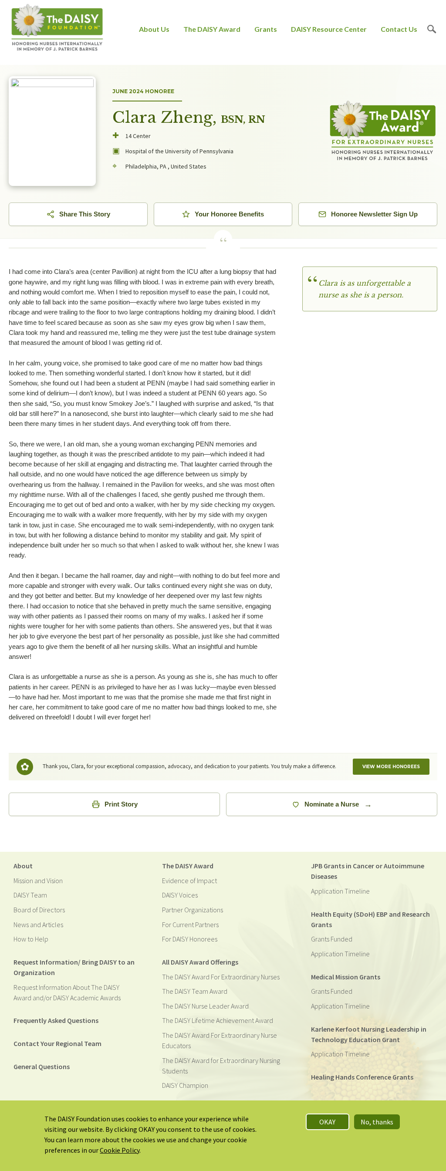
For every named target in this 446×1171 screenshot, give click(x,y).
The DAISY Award (211, 29)
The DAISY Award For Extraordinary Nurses (221, 976)
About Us (154, 29)
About (23, 865)
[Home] (57, 29)
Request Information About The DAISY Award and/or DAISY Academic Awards (67, 992)
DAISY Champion (185, 1085)
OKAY (327, 1121)
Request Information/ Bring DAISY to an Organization (74, 967)
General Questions (42, 1066)
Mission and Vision (38, 880)
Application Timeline (340, 891)
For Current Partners (190, 924)
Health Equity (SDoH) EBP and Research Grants (370, 919)
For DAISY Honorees (189, 939)
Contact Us (399, 29)
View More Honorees (391, 766)
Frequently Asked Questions (56, 1020)
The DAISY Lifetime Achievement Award (217, 1020)
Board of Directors (39, 909)
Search (431, 29)
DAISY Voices (180, 895)
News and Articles (38, 924)
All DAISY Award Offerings (200, 962)
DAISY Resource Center (329, 29)
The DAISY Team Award (194, 991)
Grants (265, 29)
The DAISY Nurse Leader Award (205, 1006)
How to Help (31, 939)
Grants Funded (331, 939)
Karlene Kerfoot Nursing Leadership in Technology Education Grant (368, 1034)
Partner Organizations (192, 909)
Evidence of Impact (189, 880)
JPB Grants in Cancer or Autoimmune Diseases (367, 871)
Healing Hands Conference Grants (362, 1077)
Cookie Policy (119, 1150)
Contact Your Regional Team (57, 1043)
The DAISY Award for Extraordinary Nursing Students (221, 1065)
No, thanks (377, 1121)
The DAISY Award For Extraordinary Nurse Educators (219, 1040)
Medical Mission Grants (345, 976)
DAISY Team (30, 895)
